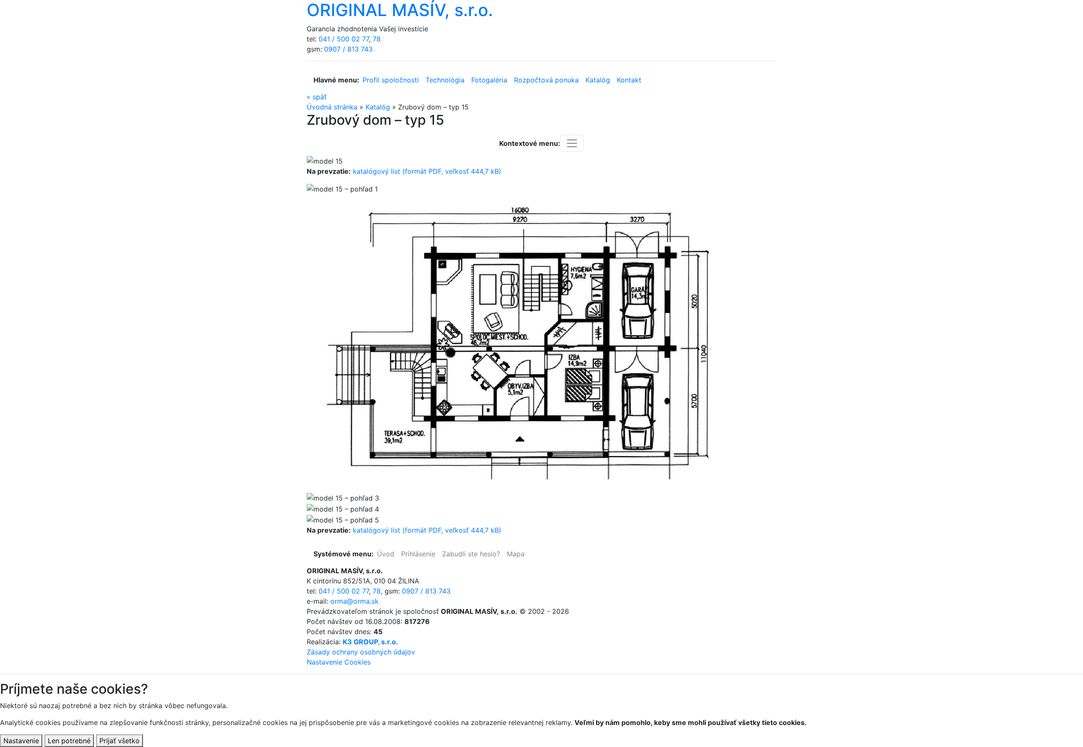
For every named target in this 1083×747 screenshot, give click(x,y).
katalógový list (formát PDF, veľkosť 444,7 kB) (427, 171)
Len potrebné (69, 740)
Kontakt (629, 80)
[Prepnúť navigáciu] (572, 143)
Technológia (445, 80)
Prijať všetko (119, 740)
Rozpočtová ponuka (546, 80)
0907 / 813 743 (348, 49)
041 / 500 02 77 (344, 39)
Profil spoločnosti (391, 80)
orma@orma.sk (354, 601)
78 (377, 39)
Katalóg (597, 80)
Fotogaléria (489, 80)
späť (317, 97)
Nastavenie (21, 740)
